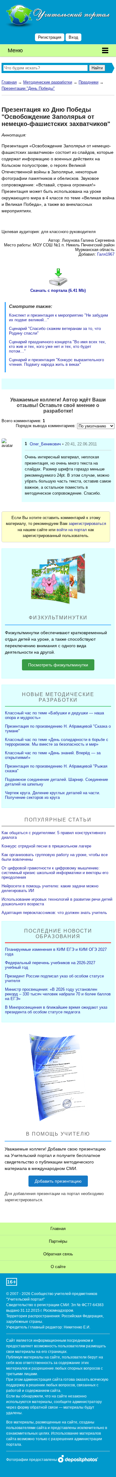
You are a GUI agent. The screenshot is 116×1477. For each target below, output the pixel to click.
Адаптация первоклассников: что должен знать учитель (54, 912)
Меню (15, 50)
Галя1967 (105, 254)
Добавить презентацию (58, 1181)
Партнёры (58, 1241)
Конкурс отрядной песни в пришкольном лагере (46, 846)
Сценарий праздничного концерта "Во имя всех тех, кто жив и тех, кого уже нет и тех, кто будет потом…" (57, 346)
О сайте (58, 1266)
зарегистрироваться (87, 523)
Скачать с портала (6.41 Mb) (58, 290)
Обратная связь (58, 1254)
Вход (73, 37)
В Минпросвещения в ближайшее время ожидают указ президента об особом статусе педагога (56, 1009)
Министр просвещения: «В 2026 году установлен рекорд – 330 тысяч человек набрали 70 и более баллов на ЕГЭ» (58, 994)
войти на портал (72, 529)
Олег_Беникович (45, 444)
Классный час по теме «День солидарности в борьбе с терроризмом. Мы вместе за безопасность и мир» (56, 742)
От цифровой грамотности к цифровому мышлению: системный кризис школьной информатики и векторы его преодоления (55, 873)
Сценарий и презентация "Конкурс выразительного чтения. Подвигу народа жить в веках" (56, 362)
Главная (9, 82)
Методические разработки (47, 82)
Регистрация (49, 37)
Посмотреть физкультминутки (58, 664)
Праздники (88, 82)
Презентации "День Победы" (28, 88)
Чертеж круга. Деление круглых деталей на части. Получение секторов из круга (52, 795)
